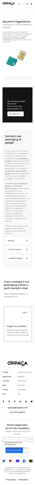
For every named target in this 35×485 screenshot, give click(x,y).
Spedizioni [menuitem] (21, 376)
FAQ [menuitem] (19, 394)
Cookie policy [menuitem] (23, 480)
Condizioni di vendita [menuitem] (25, 372)
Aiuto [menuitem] (4, 394)
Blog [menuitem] (4, 385)
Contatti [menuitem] (5, 389)
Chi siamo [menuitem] (6, 381)
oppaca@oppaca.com (17, 407)
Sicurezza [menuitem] (21, 385)
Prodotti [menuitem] (5, 372)
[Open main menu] (31, 4)
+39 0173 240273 (17, 412)
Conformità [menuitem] (22, 389)
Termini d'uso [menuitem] (22, 381)
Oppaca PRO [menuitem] (7, 376)
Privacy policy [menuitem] (11, 480)
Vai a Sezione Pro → (15, 114)
